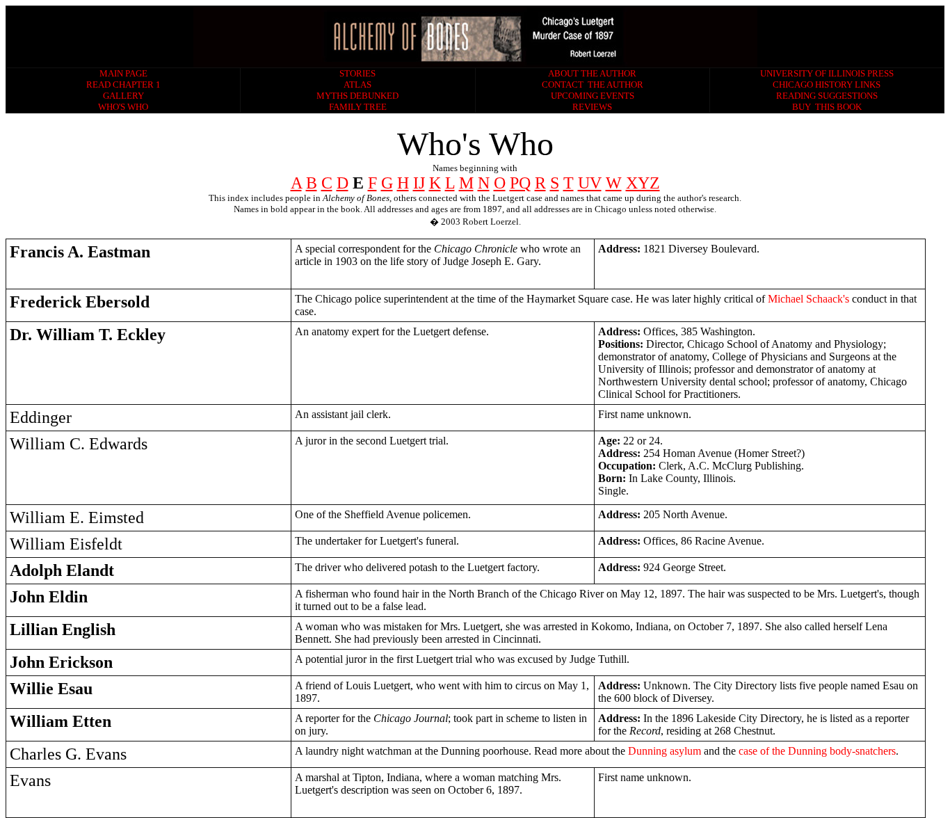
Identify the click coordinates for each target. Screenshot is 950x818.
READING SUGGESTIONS (827, 95)
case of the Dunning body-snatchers (817, 751)
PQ (520, 183)
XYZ (643, 183)
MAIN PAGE (123, 73)
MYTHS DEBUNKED (357, 95)
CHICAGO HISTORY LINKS (826, 84)
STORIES (357, 73)
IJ (419, 183)
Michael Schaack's (808, 299)
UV (590, 183)
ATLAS (357, 84)
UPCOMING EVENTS (592, 95)
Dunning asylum (666, 751)
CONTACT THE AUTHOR (592, 84)
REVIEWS (592, 107)
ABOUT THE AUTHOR (592, 73)
